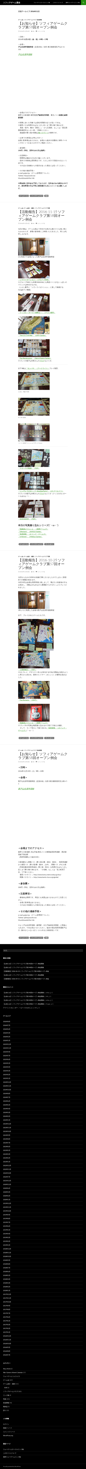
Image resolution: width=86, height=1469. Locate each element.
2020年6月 (6, 1188)
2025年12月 (7, 1044)
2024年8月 (6, 1093)
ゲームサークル (24, 195)
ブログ (42, 361)
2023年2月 (6, 1158)
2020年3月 (6, 1192)
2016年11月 (7, 1340)
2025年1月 (6, 1078)
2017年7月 (6, 1313)
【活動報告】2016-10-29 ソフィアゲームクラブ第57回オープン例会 (41, 564)
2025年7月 (6, 1055)
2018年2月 (6, 1287)
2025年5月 (6, 1063)
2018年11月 (7, 1252)
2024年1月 (6, 1120)
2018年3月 (6, 1283)
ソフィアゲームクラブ (30, 20)
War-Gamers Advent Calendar (13, 1372)
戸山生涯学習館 (25, 54)
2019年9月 (6, 1215)
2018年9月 (6, 1260)
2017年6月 (6, 1317)
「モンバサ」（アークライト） (37, 368)
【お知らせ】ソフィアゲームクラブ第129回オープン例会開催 (23, 1004)
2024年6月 (6, 1101)
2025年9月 (6, 1052)
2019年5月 (6, 1230)
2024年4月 (6, 1109)
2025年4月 (6, 1067)
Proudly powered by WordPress (12, 1466)
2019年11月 (7, 1207)
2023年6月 (6, 1146)
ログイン (6, 1424)
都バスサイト (43, 133)
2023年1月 (6, 1162)
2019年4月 (6, 1234)
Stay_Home (6, 1369)
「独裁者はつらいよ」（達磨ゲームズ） (33, 529)
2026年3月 (6, 1033)
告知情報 (39, 20)
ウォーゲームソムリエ (10, 1376)
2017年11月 (7, 1298)
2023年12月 (7, 1124)
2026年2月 (6, 1037)
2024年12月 (7, 1082)
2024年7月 (6, 1097)
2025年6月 (6, 1059)
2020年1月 (6, 1199)
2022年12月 (7, 1165)
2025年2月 (6, 1074)
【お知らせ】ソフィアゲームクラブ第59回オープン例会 (43, 25)
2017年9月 (6, 1306)
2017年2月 (6, 1328)
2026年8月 (6, 1021)
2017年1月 (6, 1332)
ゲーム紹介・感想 (29, 208)
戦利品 (5, 1406)
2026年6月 (6, 1029)
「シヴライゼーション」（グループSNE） (34, 280)
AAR (5, 1387)
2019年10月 (7, 1211)
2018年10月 (7, 1256)
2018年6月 (6, 1271)
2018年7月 (6, 1268)
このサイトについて (58, 2)
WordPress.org (8, 1435)
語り (4, 1410)
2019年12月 (7, 1203)
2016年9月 (6, 1347)
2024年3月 (6, 1112)
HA (33, 31)
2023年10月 (7, 1131)
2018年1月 (6, 1290)
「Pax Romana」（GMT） (28, 700)
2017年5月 (6, 1321)
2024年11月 (7, 1086)
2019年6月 (6, 1226)
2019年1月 (6, 1245)
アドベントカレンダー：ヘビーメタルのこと (18, 1008)
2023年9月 (6, 1135)
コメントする (41, 31)
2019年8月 (6, 1218)
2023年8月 (6, 1139)
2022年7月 (6, 1177)
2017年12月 (7, 1294)
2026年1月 (6, 1040)
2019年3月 (6, 1237)
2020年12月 (7, 1184)
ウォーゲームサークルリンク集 (42, 2)
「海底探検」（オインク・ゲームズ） (32, 534)
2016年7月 (6, 1355)
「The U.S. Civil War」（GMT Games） (32, 335)
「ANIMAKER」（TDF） (27, 519)
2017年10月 (7, 1302)
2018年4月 (6, 1279)
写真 (48, 208)
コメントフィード (9, 1432)
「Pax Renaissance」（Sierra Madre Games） (34, 358)
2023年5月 (6, 1150)
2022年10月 (7, 1173)
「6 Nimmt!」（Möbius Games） (30, 537)
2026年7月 (6, 1025)
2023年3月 (6, 1154)
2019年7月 (6, 1222)
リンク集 (6, 1395)
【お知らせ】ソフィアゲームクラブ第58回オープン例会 (43, 756)
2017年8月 (6, 1309)
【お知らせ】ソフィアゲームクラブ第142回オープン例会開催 (23, 992)
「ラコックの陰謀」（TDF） (29, 468)
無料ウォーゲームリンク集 (73, 2)
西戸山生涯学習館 (26, 788)
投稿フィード (7, 1428)
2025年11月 (7, 1048)
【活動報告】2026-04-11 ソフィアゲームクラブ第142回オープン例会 (26, 979)
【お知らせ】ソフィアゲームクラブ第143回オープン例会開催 (23, 975)
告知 (46, 195)
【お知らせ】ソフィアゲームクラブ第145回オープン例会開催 (23, 963)
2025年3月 (6, 1071)
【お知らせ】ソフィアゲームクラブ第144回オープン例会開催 (23, 967)
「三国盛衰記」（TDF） (27, 670)
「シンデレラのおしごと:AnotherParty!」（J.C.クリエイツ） (41, 491)
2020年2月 (6, 1196)
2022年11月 (7, 1169)
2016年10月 (7, 1343)
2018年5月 (6, 1275)
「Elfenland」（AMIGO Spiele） (30, 531)
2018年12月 (7, 1249)
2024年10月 (7, 1090)
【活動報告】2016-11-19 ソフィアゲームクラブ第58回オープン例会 (41, 215)
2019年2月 (6, 1241)
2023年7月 (6, 1143)
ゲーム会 (20, 20)
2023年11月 (7, 1127)
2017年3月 (6, 1324)
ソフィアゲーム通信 (11, 2)
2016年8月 (6, 1351)
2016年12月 (7, 1336)
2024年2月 (6, 1116)
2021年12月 (7, 1180)
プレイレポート (49, 544)
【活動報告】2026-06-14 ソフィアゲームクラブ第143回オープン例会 (26, 971)
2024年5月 (6, 1105)
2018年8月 (6, 1264)
